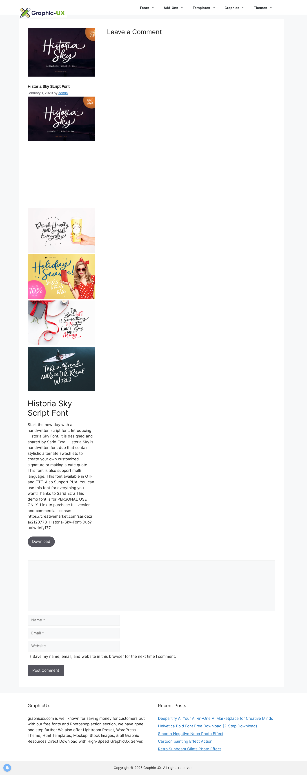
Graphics (232, 8)
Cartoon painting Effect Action (185, 741)
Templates (201, 8)
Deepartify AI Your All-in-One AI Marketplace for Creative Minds (215, 718)
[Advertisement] (61, 176)
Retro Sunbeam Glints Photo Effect (189, 749)
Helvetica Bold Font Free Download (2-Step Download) (207, 726)
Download (41, 541)
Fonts (144, 8)
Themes (260, 8)
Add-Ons (171, 8)
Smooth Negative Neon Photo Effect (190, 733)
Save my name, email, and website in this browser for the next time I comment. (104, 656)
